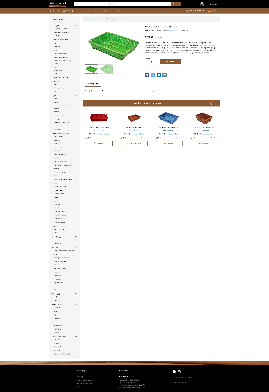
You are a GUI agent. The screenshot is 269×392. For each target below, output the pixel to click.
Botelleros (57, 129)
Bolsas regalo (58, 190)
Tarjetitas (57, 300)
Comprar (172, 61)
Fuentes (56, 158)
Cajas (53, 96)
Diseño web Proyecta (179, 382)
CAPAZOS (57, 343)
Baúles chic (58, 70)
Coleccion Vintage (60, 222)
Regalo (54, 183)
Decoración (56, 248)
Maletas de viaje (59, 347)
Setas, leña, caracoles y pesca (62, 62)
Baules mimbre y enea (61, 77)
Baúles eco (57, 74)
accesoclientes (215, 4)
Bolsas (56, 126)
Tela (55, 91)
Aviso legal (80, 377)
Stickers (56, 297)
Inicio (90, 11)
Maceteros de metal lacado (63, 165)
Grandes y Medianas (61, 39)
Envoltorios (58, 147)
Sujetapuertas (58, 283)
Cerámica (57, 140)
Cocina (56, 254)
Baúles (54, 67)
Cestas (54, 51)
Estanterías (57, 243)
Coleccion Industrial (61, 208)
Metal (56, 84)
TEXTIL (56, 286)
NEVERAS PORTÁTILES (62, 354)
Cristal (56, 144)
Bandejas (55, 26)
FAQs (117, 11)
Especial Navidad (60, 261)
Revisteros (57, 279)
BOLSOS (57, 340)
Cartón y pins (58, 136)
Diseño (56, 102)
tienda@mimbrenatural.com (130, 388)
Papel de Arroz (59, 43)
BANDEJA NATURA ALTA (204, 127)
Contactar (109, 11)
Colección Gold (59, 204)
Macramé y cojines (60, 268)
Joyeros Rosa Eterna (61, 161)
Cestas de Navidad (60, 57)
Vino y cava (56, 119)
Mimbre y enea (59, 88)
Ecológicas (57, 36)
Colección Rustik (59, 218)
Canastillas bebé (58, 226)
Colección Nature (60, 215)
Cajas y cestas (59, 229)
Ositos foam (58, 176)
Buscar (175, 4)
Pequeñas (57, 46)
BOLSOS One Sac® (59, 337)
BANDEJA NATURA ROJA (99, 127)
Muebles (54, 201)
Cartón (56, 98)
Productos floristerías (60, 134)
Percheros (57, 275)
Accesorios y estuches (61, 122)
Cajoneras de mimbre (61, 32)
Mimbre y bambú (60, 172)
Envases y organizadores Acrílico (62, 107)
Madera (56, 111)
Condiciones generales (84, 380)
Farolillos (57, 151)
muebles (57, 332)
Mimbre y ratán (59, 115)
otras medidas (172, 31)
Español (215, 11)
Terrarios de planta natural (63, 179)
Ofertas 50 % (56, 305)
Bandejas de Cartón (61, 28)
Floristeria (57, 329)
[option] (113, 44)
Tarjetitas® (55, 294)
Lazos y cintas (59, 193)
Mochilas (57, 350)
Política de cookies (83, 387)
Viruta (56, 197)
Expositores (56, 237)
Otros (55, 272)
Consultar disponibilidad (134, 143)
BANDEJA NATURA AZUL (169, 127)
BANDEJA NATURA (133, 127)
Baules (56, 311)
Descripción (93, 83)
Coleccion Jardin (59, 211)
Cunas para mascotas (61, 258)
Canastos (55, 81)
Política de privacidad (84, 383)
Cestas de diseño (60, 53)
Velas (55, 290)
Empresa (98, 11)
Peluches (57, 233)
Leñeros (56, 265)
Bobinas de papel (60, 186)
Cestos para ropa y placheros (64, 250)
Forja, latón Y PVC (60, 154)
